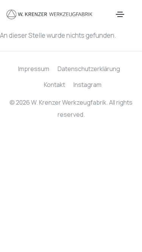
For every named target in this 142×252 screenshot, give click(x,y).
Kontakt (54, 84)
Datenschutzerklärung (89, 69)
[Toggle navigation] (120, 14)
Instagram (87, 84)
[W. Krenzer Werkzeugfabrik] (50, 14)
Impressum (33, 69)
